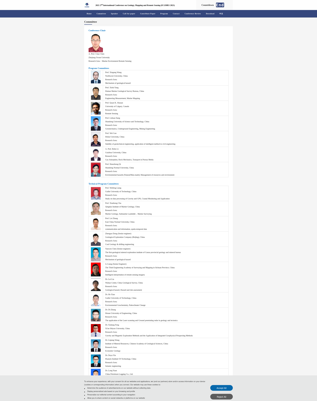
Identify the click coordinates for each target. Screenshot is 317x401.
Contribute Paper (147, 14)
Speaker (114, 14)
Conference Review (193, 14)
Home (89, 14)
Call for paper (129, 14)
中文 (221, 14)
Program (164, 14)
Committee (101, 14)
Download (210, 14)
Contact (176, 14)
